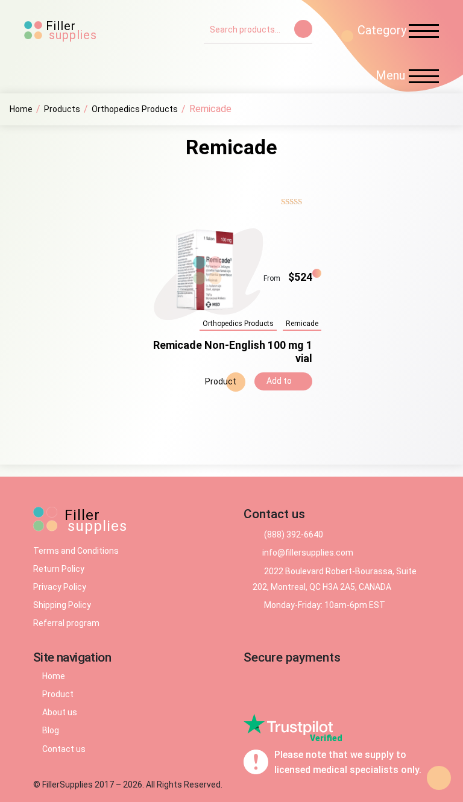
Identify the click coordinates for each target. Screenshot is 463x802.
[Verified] (288, 723)
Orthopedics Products (238, 323)
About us (59, 712)
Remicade (302, 323)
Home (53, 676)
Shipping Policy (62, 605)
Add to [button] (280, 381)
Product (219, 381)
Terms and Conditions (76, 551)
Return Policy (58, 569)
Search (303, 29)
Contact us (64, 749)
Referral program (66, 623)
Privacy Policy (59, 587)
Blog (50, 730)
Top (439, 778)
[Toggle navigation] (424, 78)
